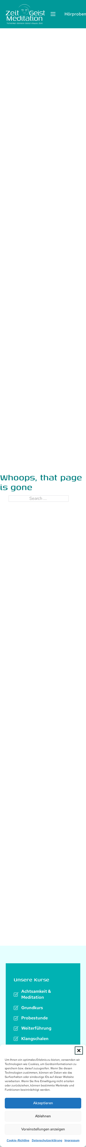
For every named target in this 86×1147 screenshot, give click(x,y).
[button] (78, 1050)
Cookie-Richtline (18, 1140)
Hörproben (72, 14)
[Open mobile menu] (53, 14)
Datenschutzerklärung (47, 1140)
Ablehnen (43, 1116)
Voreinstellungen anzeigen (43, 1129)
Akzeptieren (43, 1103)
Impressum (72, 1140)
